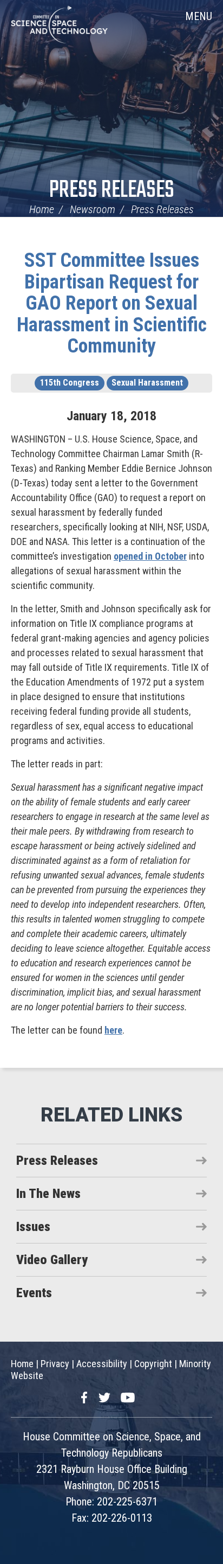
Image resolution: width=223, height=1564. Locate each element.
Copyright (153, 1363)
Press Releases (111, 190)
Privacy (55, 1363)
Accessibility (101, 1363)
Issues (33, 1226)
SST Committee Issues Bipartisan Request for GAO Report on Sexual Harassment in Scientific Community (112, 303)
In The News (48, 1193)
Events (34, 1292)
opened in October (150, 556)
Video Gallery (52, 1259)
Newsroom (92, 209)
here (113, 1030)
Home (41, 209)
